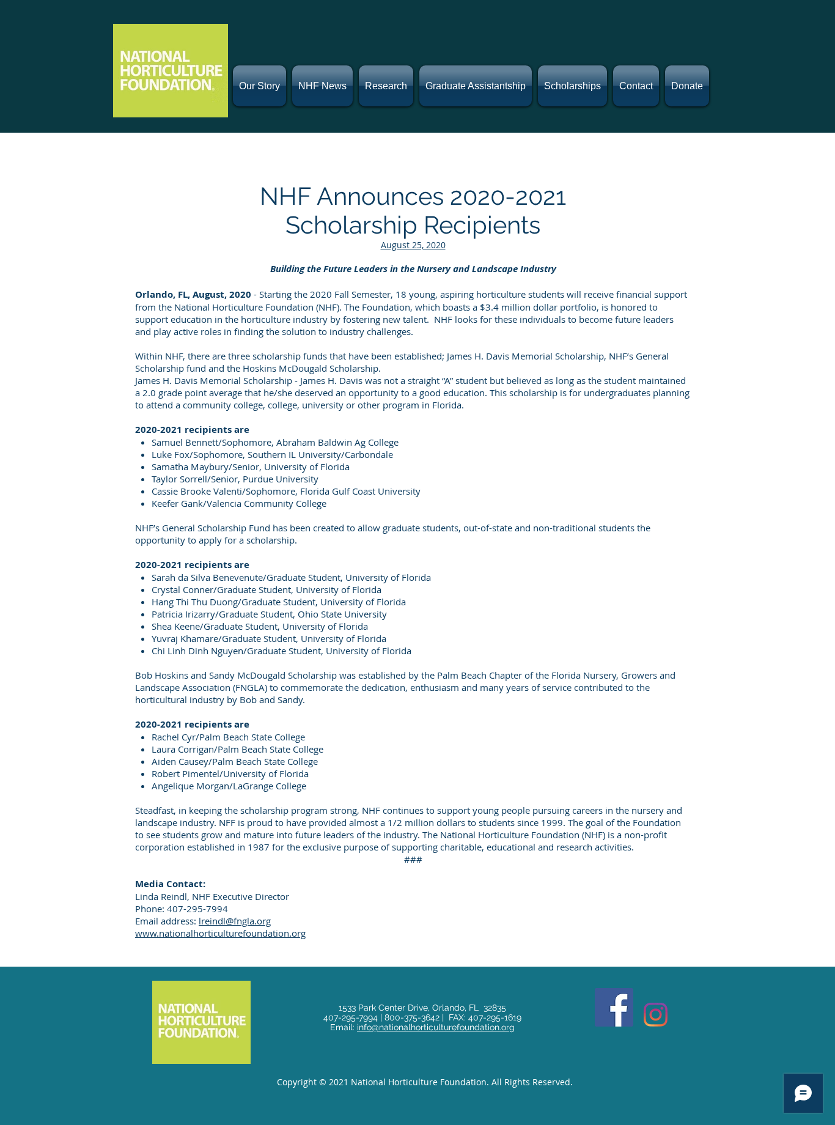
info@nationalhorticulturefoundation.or (433, 1027)
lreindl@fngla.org (235, 921)
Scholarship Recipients (412, 224)
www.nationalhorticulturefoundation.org (220, 933)
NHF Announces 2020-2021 (413, 196)
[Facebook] (614, 1007)
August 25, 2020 (413, 245)
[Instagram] (656, 1015)
